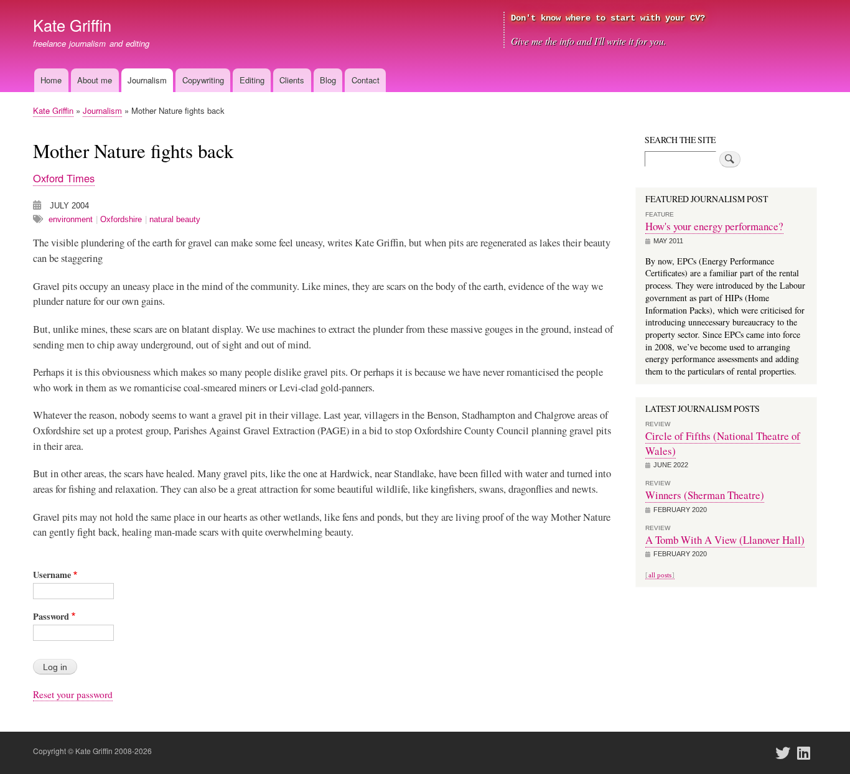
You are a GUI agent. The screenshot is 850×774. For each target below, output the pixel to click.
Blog (328, 80)
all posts (659, 575)
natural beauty (174, 219)
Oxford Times (64, 177)
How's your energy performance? (714, 226)
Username (52, 574)
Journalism (147, 80)
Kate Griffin (72, 25)
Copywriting (203, 80)
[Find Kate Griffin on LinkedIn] (808, 753)
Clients (291, 80)
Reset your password (73, 694)
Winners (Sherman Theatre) (704, 495)
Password (51, 616)
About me (94, 80)
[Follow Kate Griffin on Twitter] (786, 753)
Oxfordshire (121, 219)
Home (51, 80)
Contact (366, 80)
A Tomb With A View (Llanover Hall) (725, 540)
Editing (252, 80)
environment (71, 219)
